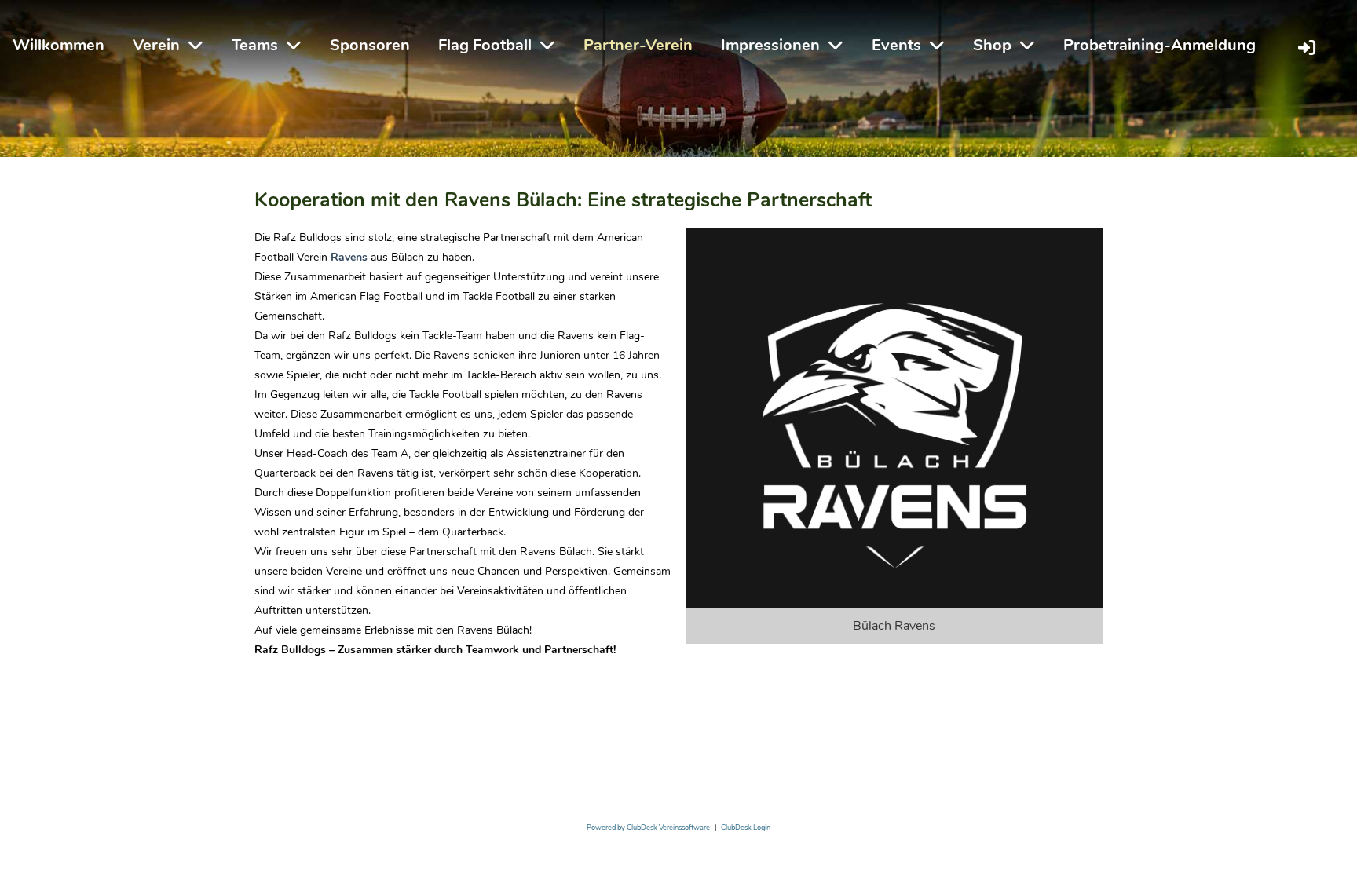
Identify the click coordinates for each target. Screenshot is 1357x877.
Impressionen (770, 45)
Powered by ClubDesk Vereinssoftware (648, 827)
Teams (255, 45)
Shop (992, 45)
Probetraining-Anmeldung (1159, 45)
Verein (156, 45)
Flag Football (485, 45)
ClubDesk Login (745, 827)
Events (896, 45)
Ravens (351, 257)
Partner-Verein (638, 45)
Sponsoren (370, 45)
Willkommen (58, 45)
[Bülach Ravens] (894, 434)
